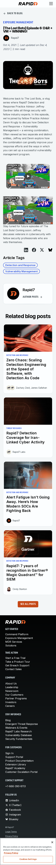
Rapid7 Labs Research (18, 731)
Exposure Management (19, 638)
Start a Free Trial (15, 657)
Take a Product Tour (17, 661)
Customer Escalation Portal (21, 771)
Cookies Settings (28, 859)
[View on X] (42, 250)
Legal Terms (11, 831)
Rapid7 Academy (15, 768)
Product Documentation (19, 760)
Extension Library (15, 764)
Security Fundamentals (18, 738)
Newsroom (11, 690)
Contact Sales (13, 669)
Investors (10, 702)
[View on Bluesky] (50, 250)
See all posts (28, 604)
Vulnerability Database (18, 735)
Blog (8, 720)
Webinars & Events (16, 727)
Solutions (10, 645)
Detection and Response (20, 265)
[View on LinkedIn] (26, 250)
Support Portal (14, 757)
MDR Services (13, 641)
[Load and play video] (28, 176)
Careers (10, 705)
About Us (11, 683)
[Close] (52, 842)
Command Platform (16, 634)
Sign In (9, 753)
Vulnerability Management (21, 271)
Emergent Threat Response (21, 724)
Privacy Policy (11, 836)
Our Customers (14, 694)
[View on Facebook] (34, 250)
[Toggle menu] (51, 4)
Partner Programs (16, 698)
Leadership (11, 687)
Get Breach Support (17, 665)
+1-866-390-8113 (15, 786)
